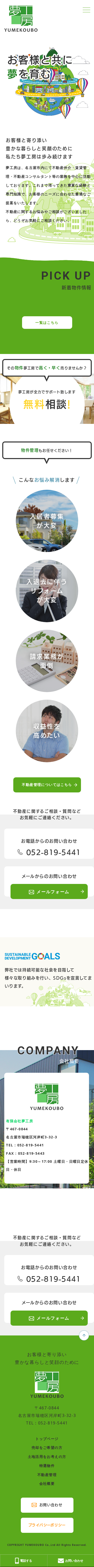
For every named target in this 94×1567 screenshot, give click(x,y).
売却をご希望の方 (47, 1447)
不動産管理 (47, 1474)
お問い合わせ (50, 1505)
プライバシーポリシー (47, 1525)
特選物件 (47, 1465)
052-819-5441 (52, 852)
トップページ (46, 1438)
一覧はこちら (46, 322)
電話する (26, 1560)
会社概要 (47, 1483)
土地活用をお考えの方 (47, 1456)
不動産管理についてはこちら (47, 784)
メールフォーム (53, 891)
